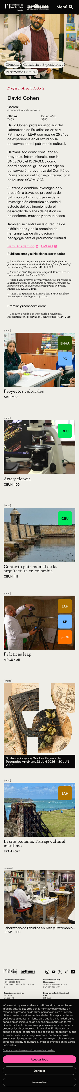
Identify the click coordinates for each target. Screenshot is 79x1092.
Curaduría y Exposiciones (43, 64)
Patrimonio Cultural (21, 72)
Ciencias (12, 64)
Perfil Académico (20, 246)
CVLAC (47, 246)
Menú (61, 7)
